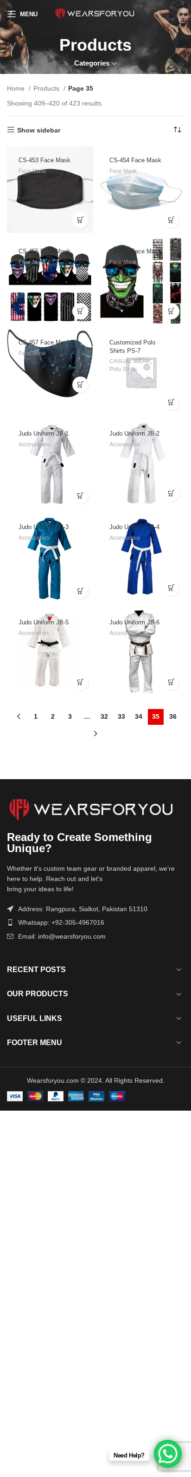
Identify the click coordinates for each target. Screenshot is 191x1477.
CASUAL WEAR (129, 361)
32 (104, 716)
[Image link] (95, 810)
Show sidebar (38, 130)
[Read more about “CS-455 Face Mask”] (80, 311)
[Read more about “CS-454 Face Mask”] (171, 220)
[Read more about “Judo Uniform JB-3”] (80, 591)
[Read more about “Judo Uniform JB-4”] (171, 588)
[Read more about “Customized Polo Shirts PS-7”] (171, 402)
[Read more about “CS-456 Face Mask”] (171, 311)
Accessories (34, 444)
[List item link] (95, 922)
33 (121, 716)
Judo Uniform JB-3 (44, 527)
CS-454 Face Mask (135, 160)
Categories (91, 63)
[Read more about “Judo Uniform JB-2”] (171, 493)
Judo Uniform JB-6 (134, 622)
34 (138, 716)
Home (16, 88)
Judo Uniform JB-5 (44, 622)
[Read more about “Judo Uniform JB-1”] (80, 496)
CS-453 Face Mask (44, 160)
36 (173, 716)
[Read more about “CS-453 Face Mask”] (80, 220)
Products (47, 88)
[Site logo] (95, 14)
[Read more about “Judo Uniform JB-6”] (171, 682)
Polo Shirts (123, 369)
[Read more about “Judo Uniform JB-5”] (80, 682)
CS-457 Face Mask (44, 342)
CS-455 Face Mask (44, 251)
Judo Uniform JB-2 (134, 434)
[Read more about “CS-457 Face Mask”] (80, 385)
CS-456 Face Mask (135, 251)
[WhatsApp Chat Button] (168, 1454)
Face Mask (32, 171)
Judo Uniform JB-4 (134, 527)
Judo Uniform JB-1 (44, 434)
